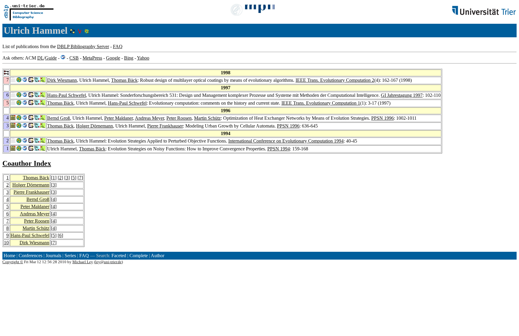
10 (6, 242)
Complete (138, 255)
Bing (128, 57)
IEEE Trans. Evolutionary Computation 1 (320, 103)
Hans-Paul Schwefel (66, 95)
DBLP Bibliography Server (83, 46)
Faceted (118, 255)
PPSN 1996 (382, 118)
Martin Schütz (207, 118)
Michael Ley (82, 262)
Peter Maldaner (118, 118)
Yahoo (143, 57)
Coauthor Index (26, 163)
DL (40, 57)
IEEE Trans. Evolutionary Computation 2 (335, 80)
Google (113, 57)
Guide (51, 57)
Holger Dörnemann (94, 125)
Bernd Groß (58, 118)
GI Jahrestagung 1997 (402, 95)
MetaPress (92, 57)
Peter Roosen (179, 118)
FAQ (118, 46)
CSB (74, 57)
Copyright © (12, 262)
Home (9, 255)
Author (157, 255)
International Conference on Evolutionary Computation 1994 (286, 140)
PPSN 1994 (278, 148)
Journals (53, 255)
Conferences (30, 255)
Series (70, 255)
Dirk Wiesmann (62, 80)
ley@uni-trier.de (108, 262)
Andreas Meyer (149, 118)
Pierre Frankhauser (165, 125)
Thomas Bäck (124, 80)
